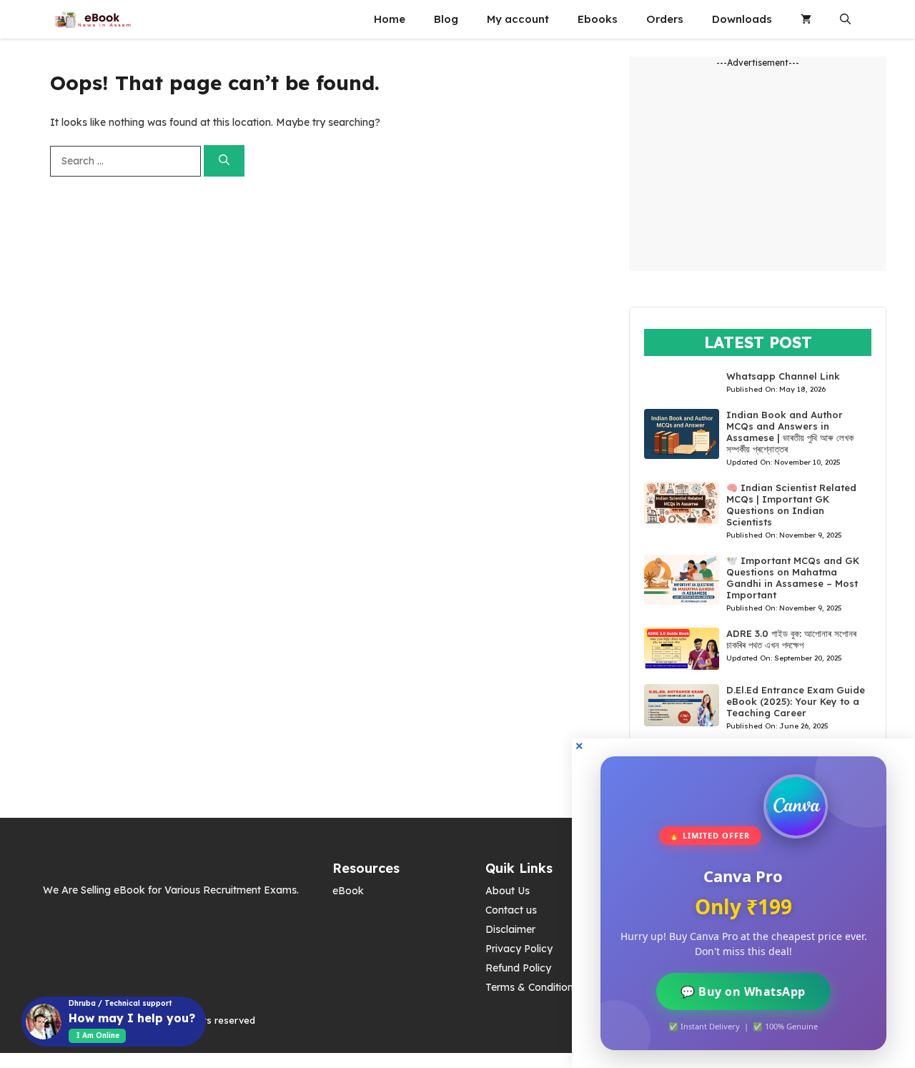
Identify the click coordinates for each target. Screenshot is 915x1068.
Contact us (511, 910)
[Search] (224, 161)
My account (518, 19)
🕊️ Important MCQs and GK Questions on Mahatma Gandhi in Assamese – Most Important (792, 577)
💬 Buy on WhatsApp (743, 991)
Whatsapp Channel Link (783, 376)
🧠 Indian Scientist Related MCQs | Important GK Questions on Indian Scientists (791, 505)
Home (389, 19)
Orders (664, 19)
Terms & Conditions (531, 987)
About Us (507, 890)
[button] (845, 19)
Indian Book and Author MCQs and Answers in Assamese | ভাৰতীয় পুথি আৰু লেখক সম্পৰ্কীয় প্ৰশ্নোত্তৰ (790, 432)
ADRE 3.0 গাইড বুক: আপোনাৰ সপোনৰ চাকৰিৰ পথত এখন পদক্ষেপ (791, 639)
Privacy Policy (519, 948)
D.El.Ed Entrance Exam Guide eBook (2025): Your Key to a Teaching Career (795, 701)
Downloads (742, 19)
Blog (446, 19)
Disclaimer (510, 929)
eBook (348, 890)
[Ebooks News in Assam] (92, 19)
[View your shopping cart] (806, 19)
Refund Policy (518, 967)
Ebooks (598, 19)
